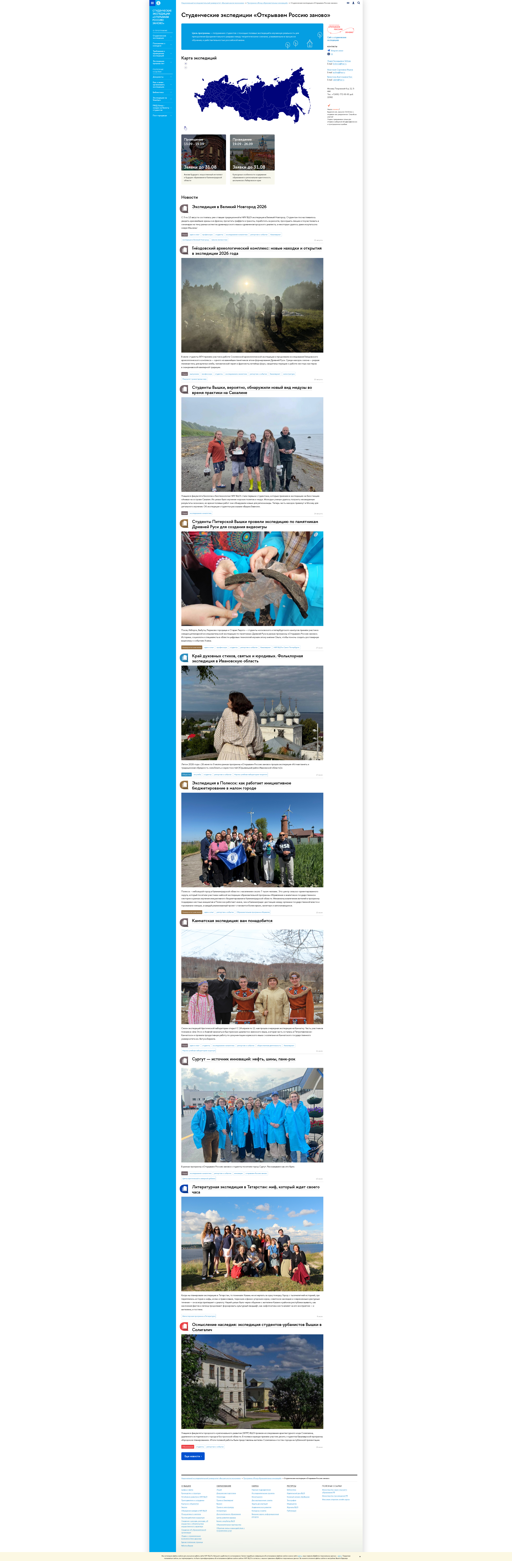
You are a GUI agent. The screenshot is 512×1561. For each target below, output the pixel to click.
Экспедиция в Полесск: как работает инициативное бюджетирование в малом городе (241, 785)
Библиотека (158, 92)
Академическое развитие (261, 1507)
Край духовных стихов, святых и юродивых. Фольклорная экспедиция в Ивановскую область (247, 658)
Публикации (291, 1511)
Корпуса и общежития (190, 1504)
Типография (291, 1500)
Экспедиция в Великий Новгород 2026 (229, 206)
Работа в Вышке (187, 1545)
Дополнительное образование (229, 1514)
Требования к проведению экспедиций (159, 53)
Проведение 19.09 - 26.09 (243, 141)
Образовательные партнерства (229, 1525)
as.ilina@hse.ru (339, 72)
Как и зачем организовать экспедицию (159, 84)
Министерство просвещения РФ (335, 1496)
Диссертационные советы (262, 1500)
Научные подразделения (261, 1490)
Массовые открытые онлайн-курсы (336, 1499)
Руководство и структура (191, 1493)
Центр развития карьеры (226, 1517)
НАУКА (255, 1486)
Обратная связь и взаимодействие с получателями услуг (231, 1529)
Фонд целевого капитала (191, 1514)
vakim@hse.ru (338, 79)
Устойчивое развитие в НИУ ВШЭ (194, 1497)
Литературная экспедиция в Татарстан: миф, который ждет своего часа (256, 1189)
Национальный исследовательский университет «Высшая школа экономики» (211, 1478)
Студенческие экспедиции (159, 36)
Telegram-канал (337, 50)
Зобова (347, 61)
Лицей (219, 1490)
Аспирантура (221, 1511)
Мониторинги (257, 1497)
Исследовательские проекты (263, 1493)
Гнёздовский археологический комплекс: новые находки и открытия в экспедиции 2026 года (257, 250)
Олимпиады (221, 1497)
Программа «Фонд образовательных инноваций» (262, 1478)
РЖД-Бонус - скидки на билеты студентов (161, 107)
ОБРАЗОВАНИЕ (224, 1486)
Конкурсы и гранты (259, 1511)
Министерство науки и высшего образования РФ (334, 1491)
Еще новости (192, 1456)
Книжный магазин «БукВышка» (298, 1497)
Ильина (350, 69)
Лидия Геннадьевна (335, 61)
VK (332, 54)
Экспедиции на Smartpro (160, 98)
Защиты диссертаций (260, 1504)
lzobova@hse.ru (340, 63)
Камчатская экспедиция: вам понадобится (232, 920)
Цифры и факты (187, 1490)
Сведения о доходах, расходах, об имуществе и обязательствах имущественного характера (194, 1524)
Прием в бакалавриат (225, 1500)
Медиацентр (292, 1504)
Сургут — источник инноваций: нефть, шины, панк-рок (243, 1059)
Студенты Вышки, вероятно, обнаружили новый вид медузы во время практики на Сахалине (252, 389)
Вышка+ (219, 1504)
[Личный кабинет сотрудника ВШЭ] (353, 3)
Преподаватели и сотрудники (192, 1500)
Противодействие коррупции (193, 1517)
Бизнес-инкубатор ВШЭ (226, 1521)
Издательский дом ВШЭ (296, 1493)
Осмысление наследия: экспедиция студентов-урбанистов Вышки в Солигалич (257, 1326)
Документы (158, 77)
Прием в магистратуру (225, 1507)
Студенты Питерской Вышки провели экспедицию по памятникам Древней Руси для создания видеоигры (255, 524)
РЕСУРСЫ (291, 1486)
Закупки (184, 1507)
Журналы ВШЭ (292, 1507)
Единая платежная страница (192, 1542)
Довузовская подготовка (226, 1493)
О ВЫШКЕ (186, 1486)
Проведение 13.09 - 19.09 (194, 141)
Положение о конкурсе (159, 44)
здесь (300, 1556)
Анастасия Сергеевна (336, 69)
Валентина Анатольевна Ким (340, 77)
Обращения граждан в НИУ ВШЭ (194, 1511)
